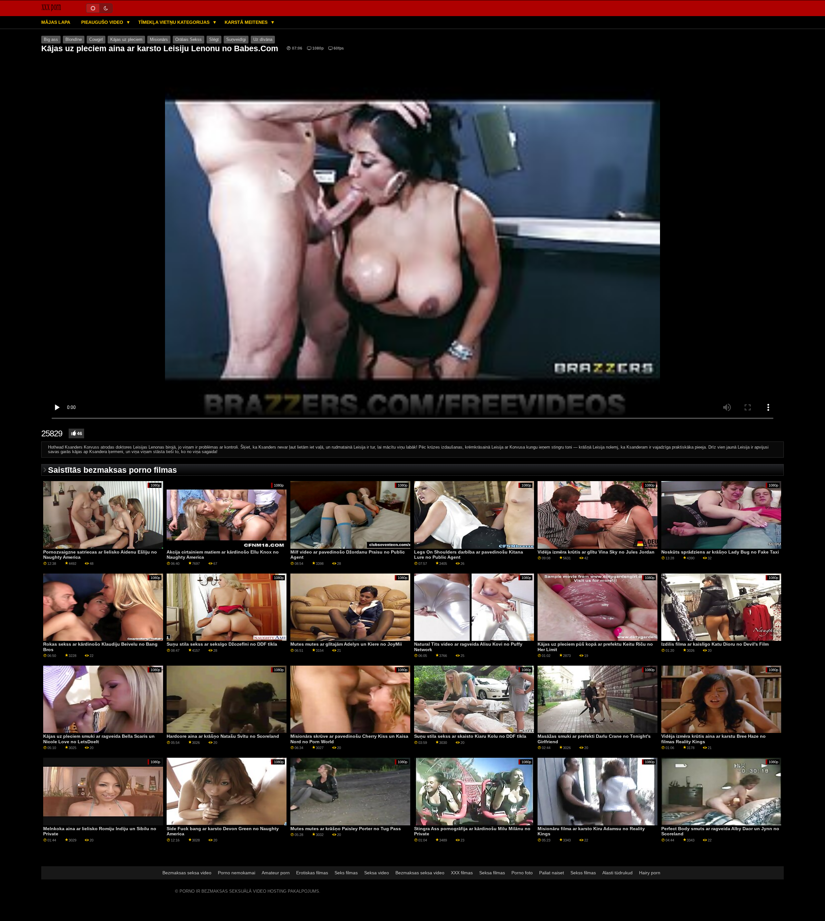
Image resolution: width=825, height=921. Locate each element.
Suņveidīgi (236, 39)
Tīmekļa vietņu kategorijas (174, 22)
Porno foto (522, 872)
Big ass (51, 39)
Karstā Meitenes (247, 22)
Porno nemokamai (236, 872)
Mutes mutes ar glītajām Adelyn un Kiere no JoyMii (346, 644)
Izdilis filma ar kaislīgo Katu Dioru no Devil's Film (715, 644)
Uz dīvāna (262, 39)
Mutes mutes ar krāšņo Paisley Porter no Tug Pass (345, 828)
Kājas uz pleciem (126, 39)
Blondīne (73, 39)
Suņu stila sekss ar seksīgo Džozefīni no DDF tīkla (222, 644)
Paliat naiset (551, 872)
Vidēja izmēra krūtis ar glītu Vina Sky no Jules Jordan (596, 552)
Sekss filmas (583, 872)
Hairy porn (649, 872)
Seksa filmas (492, 872)
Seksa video (376, 872)
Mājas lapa (55, 22)
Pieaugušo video (102, 22)
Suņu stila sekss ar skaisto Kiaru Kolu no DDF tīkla (470, 736)
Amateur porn (276, 872)
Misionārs (159, 39)
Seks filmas (346, 872)
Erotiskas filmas (312, 872)
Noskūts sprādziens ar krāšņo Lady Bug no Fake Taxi (720, 552)
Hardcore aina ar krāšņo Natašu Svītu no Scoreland (223, 736)
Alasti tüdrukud (617, 872)
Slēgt (214, 39)
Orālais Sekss (188, 39)
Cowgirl (96, 39)
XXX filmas (462, 872)
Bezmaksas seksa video (186, 872)
